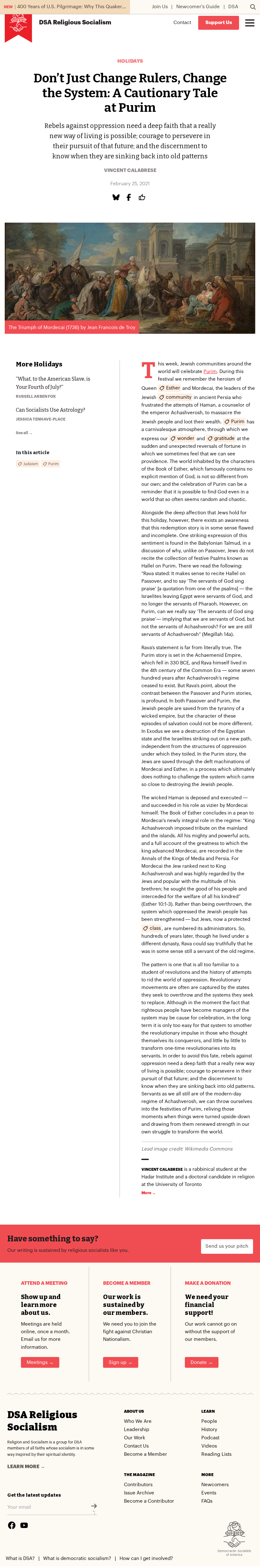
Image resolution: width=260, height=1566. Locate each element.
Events (208, 1493)
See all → (24, 433)
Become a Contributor (149, 1501)
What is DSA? (20, 1558)
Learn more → (26, 1466)
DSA (233, 6)
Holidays (130, 61)
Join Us (160, 6)
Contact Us (136, 1446)
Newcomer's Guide (198, 6)
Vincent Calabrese (130, 170)
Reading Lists (216, 1454)
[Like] (143, 197)
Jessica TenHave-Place (40, 419)
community (179, 397)
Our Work (134, 1438)
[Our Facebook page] (11, 1525)
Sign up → (121, 1362)
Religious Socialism (75, 23)
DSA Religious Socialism (42, 1421)
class (155, 928)
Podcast (210, 1438)
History (209, 1429)
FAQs (206, 1501)
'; (94, 1512)
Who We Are (138, 1421)
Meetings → (40, 1362)
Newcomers (215, 1484)
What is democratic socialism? (77, 1558)
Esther (173, 387)
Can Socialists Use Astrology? (50, 410)
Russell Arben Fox (36, 396)
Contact (182, 22)
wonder (185, 438)
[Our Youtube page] (24, 1525)
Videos (209, 1446)
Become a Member (145, 1454)
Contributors (138, 1484)
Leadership (136, 1429)
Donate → (202, 1362)
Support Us (218, 22)
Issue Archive (139, 1493)
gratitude (224, 438)
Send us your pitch (226, 1246)
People (209, 1421)
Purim (210, 371)
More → (148, 1193)
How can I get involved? (146, 1558)
